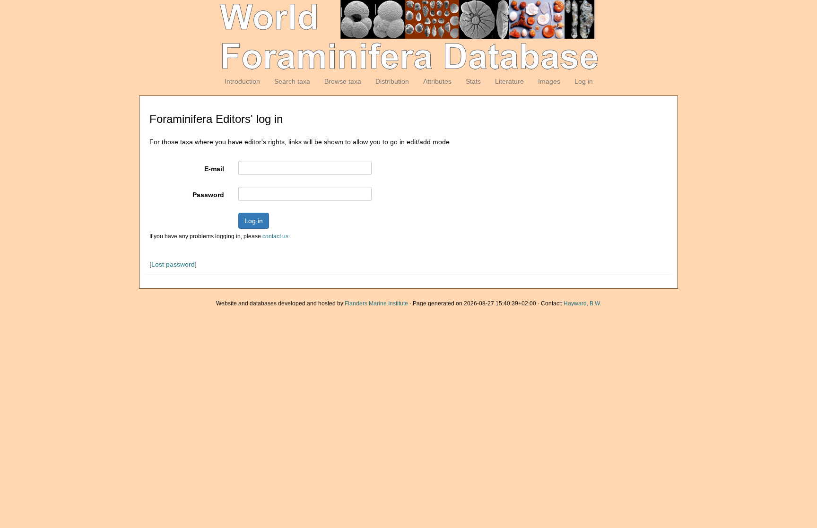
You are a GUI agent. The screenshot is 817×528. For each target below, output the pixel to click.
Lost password (173, 264)
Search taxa (292, 81)
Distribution (392, 81)
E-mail (214, 169)
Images (549, 81)
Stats (473, 81)
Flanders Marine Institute (376, 303)
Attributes (437, 81)
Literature (509, 81)
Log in (583, 81)
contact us (275, 236)
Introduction (242, 81)
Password (208, 195)
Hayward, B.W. (582, 303)
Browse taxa (342, 81)
